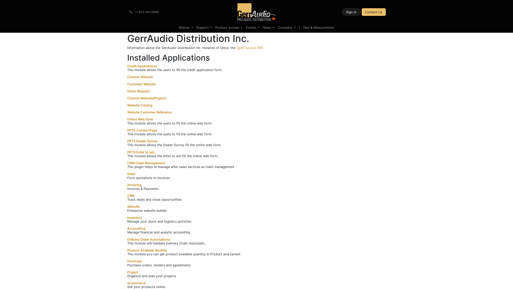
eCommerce (136, 283)
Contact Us (373, 12)
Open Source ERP (249, 48)
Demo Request (138, 91)
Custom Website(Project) (146, 98)
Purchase (134, 261)
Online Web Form (140, 119)
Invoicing (134, 185)
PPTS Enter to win (141, 152)
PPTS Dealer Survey (142, 141)
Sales (131, 174)
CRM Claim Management (146, 163)
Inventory (134, 218)
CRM (131, 196)
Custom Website (140, 77)
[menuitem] (186, 27)
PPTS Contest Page (142, 130)
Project (132, 272)
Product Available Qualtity (147, 250)
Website (133, 207)
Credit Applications (142, 66)
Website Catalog (139, 105)
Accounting (136, 228)
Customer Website (141, 84)
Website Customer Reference (149, 112)
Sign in (351, 12)
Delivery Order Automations (148, 239)
